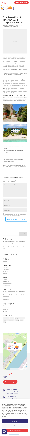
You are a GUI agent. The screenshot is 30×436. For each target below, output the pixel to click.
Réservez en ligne (21, 2)
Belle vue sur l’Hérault (12, 393)
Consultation (5, 267)
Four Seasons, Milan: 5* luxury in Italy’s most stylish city (14, 245)
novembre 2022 (6, 261)
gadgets (17, 318)
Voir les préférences (15, 430)
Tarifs (4, 377)
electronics (6, 318)
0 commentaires (14, 26)
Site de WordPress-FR (7, 285)
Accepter (15, 421)
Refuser (15, 426)
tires (5, 322)
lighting (5, 320)
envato (12, 318)
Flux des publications (7, 281)
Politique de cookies (14, 434)
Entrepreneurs (6, 269)
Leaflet (12, 369)
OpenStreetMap (18, 369)
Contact (5, 379)
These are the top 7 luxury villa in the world (11, 250)
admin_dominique (10, 25)
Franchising (5, 271)
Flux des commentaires (7, 283)
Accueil (5, 376)
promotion (11, 320)
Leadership (6, 26)
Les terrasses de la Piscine (13, 392)
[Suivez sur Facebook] (3, 2)
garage (22, 318)
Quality (17, 320)
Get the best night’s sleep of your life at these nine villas (14, 241)
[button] (27, 401)
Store (21, 320)
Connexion (5, 279)
